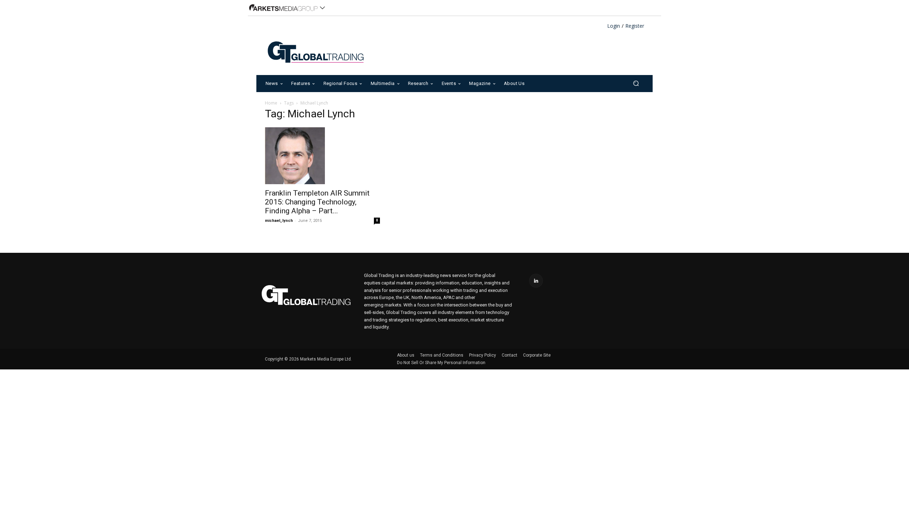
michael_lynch (279, 220)
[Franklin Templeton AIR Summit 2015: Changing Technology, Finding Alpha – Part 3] (322, 155)
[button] (635, 83)
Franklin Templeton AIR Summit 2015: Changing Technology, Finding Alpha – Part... (317, 202)
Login (613, 26)
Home (271, 103)
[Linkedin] (536, 281)
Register (634, 26)
